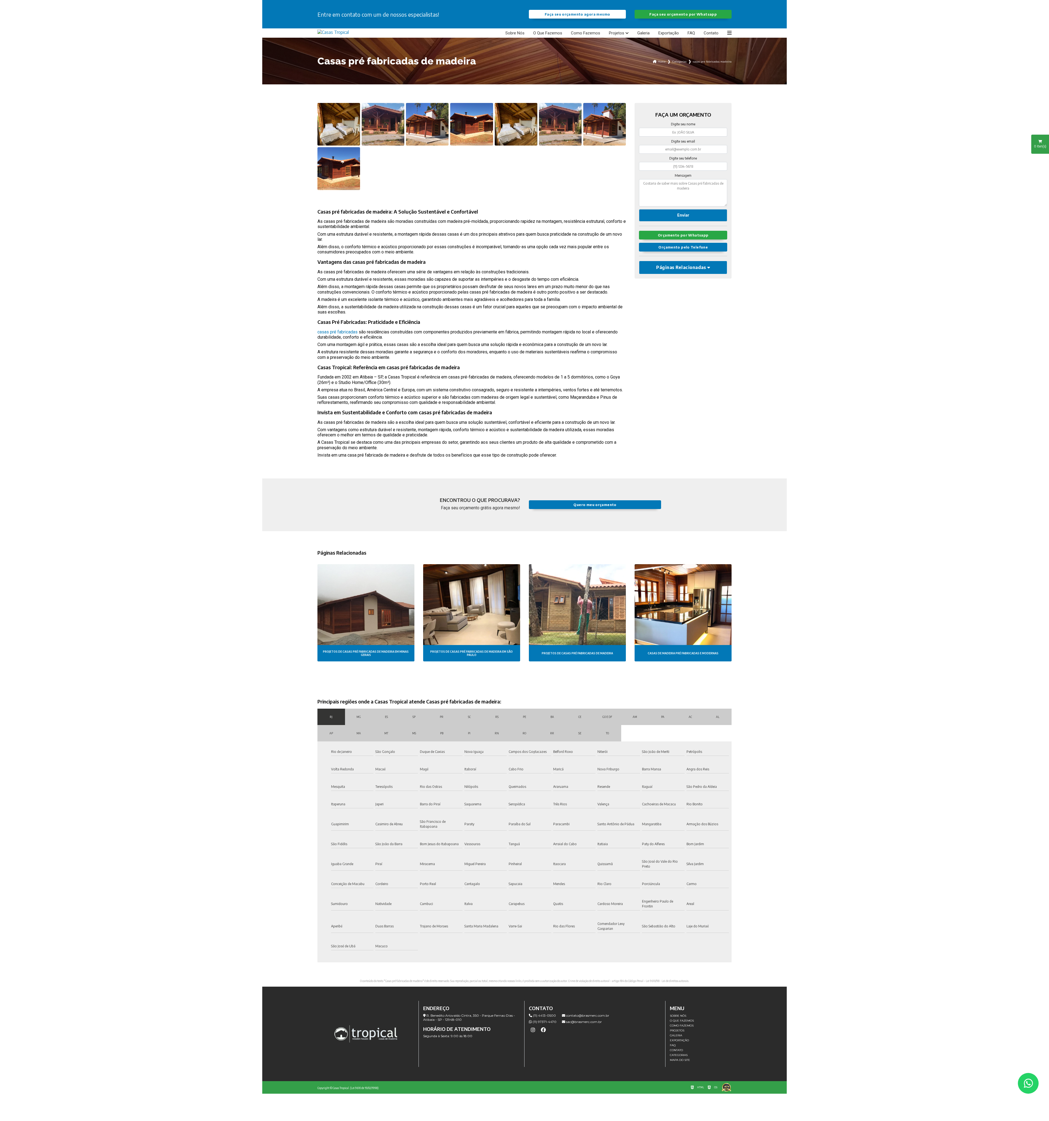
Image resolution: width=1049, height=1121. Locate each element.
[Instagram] (533, 1030)
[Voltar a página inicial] (333, 32)
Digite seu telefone (683, 158)
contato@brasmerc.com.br (587, 1015)
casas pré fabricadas (337, 332)
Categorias (679, 61)
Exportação (668, 33)
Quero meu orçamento (594, 504)
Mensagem (683, 175)
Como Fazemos (585, 33)
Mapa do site (680, 1060)
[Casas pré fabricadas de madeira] (338, 124)
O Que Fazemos (547, 33)
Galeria (643, 33)
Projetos (616, 33)
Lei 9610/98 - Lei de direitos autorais (667, 981)
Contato (711, 33)
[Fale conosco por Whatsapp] (1028, 1083)
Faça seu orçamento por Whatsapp (683, 14)
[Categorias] (729, 33)
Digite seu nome (683, 124)
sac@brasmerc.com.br (583, 1022)
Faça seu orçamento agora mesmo (577, 14)
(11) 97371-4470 (544, 1022)
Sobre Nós (514, 33)
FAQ (691, 33)
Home (662, 61)
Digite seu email (683, 141)
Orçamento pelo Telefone (683, 247)
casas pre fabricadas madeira (712, 61)
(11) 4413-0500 (544, 1015)
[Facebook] (543, 1030)
